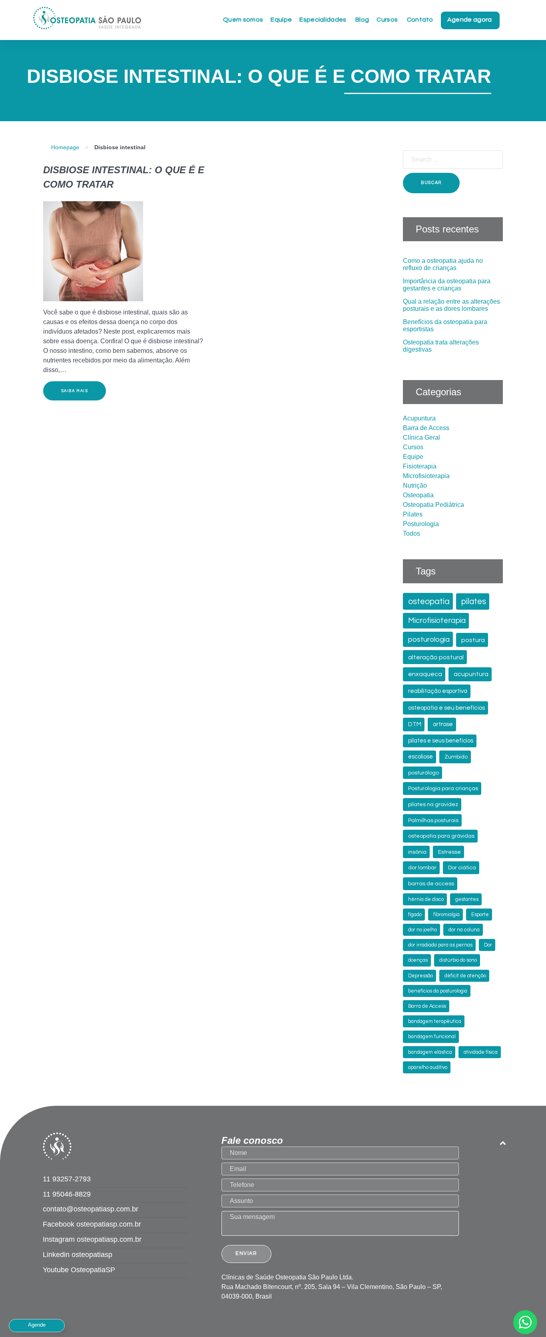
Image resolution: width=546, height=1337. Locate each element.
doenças (418, 960)
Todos (411, 533)
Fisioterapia (419, 466)
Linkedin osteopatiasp (77, 1255)
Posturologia (421, 523)
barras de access (431, 884)
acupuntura (471, 674)
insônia (417, 852)
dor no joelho (422, 930)
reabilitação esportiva (437, 691)
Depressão (420, 976)
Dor (488, 945)
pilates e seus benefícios (440, 741)
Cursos (413, 447)
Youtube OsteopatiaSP (79, 1270)
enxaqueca (425, 674)
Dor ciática (462, 868)
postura (473, 640)
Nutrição (415, 485)
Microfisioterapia (426, 475)
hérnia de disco (426, 899)
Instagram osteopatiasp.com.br (92, 1239)
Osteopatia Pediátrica (433, 504)
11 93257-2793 (67, 1179)
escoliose (420, 757)
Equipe (413, 456)
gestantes (466, 899)
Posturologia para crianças (443, 788)
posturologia (429, 639)
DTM (414, 724)
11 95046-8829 (67, 1194)
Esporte (480, 914)
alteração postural (436, 657)
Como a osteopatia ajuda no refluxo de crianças (443, 264)
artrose (443, 724)
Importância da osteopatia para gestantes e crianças (446, 285)
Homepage (65, 147)
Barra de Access (426, 427)
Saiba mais (74, 391)
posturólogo (423, 773)
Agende (37, 1325)
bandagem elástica (430, 1052)
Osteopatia (418, 495)
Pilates (412, 514)
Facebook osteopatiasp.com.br (92, 1224)
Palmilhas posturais (433, 820)
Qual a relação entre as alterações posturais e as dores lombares (451, 305)
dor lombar (422, 868)
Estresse (449, 852)
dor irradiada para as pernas (440, 945)
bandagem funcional (432, 1036)
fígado (415, 914)
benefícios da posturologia (437, 991)
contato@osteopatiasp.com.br (90, 1209)
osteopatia (429, 601)
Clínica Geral (421, 437)
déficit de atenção (465, 976)
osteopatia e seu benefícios (446, 708)
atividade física (481, 1052)
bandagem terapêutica (434, 1021)
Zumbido (456, 757)
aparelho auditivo (427, 1067)
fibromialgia (446, 914)
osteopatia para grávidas (441, 836)
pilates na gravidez (433, 804)
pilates (473, 601)
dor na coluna (464, 930)
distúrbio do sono (458, 960)
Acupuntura (419, 418)
